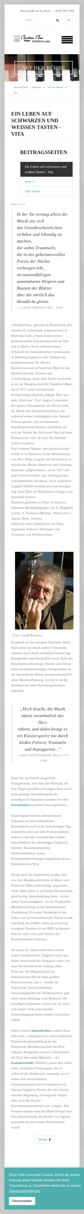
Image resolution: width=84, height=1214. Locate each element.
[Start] (58, 20)
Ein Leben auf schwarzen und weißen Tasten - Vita (46, 169)
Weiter (43, 1139)
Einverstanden (22, 1201)
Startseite (36, 87)
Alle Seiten (32, 191)
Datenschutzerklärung (24, 1191)
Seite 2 (29, 181)
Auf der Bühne (55, 87)
